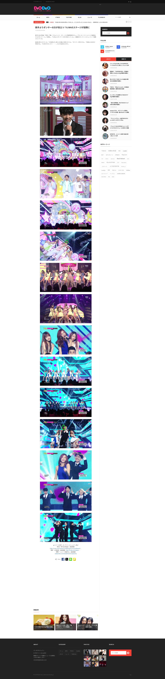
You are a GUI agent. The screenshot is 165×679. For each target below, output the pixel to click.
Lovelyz (103, 170)
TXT (102, 158)
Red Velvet (121, 158)
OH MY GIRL (121, 170)
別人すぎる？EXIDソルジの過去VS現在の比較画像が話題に (119, 80)
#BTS (47, 17)
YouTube (69, 17)
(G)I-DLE (113, 158)
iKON (113, 176)
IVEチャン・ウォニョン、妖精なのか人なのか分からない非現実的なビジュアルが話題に (76, 22)
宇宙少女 (114, 170)
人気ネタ (108, 59)
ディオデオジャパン (38, 1)
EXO (128, 158)
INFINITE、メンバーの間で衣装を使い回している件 (119, 135)
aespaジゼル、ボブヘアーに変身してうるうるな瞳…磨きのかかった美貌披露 (119, 112)
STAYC (106, 158)
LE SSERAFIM (114, 166)
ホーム (38, 17)
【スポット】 (104, 166)
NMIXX (102, 162)
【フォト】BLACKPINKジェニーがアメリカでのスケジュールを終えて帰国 (119, 127)
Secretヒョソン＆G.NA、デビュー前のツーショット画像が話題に (87, 626)
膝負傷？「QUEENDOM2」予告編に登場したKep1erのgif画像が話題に (119, 72)
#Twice (57, 17)
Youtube (78, 651)
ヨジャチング (104, 173)
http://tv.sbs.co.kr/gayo (72, 550)
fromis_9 (123, 166)
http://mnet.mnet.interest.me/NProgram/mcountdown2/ (65, 548)
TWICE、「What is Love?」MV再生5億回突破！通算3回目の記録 (119, 88)
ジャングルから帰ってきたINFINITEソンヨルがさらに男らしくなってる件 (119, 64)
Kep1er (124, 154)
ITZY (118, 162)
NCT (102, 155)
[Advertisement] (100, 9)
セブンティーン (109, 155)
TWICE (103, 151)
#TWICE (72, 651)
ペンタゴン (112, 173)
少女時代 (125, 151)
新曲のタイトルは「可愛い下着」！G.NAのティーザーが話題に (65, 626)
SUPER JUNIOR (121, 173)
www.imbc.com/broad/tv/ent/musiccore (65, 553)
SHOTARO (103, 176)
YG (109, 176)
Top (130, 674)
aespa (117, 154)
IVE (119, 151)
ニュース (90, 17)
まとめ (79, 17)
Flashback (101, 17)
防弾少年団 (112, 151)
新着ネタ (124, 59)
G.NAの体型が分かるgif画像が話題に (43, 627)
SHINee (128, 170)
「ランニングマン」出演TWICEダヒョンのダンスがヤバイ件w (119, 119)
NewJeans (123, 162)
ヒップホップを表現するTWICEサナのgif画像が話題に (119, 95)
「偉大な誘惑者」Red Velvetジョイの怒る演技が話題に (119, 103)
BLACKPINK (111, 162)
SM (109, 170)
